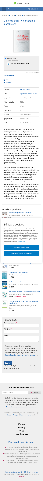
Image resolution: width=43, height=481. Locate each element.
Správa (6, 335)
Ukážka (8, 83)
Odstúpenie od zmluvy (31, 472)
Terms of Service (26, 415)
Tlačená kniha (11, 58)
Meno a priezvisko (10, 323)
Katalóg (19, 15)
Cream (21, 476)
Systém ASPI (21, 434)
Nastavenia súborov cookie (13, 472)
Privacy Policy (12, 415)
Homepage (5, 15)
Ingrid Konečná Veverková (28, 94)
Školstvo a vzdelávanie (30, 15)
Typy (21, 431)
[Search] (8, 9)
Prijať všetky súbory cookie (21, 247)
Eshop (13, 15)
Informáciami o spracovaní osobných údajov (21, 355)
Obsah (8, 80)
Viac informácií (21, 241)
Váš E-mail (8, 329)
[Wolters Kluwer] (21, 3)
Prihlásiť (35, 392)
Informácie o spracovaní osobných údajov (21, 407)
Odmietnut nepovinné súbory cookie (21, 253)
